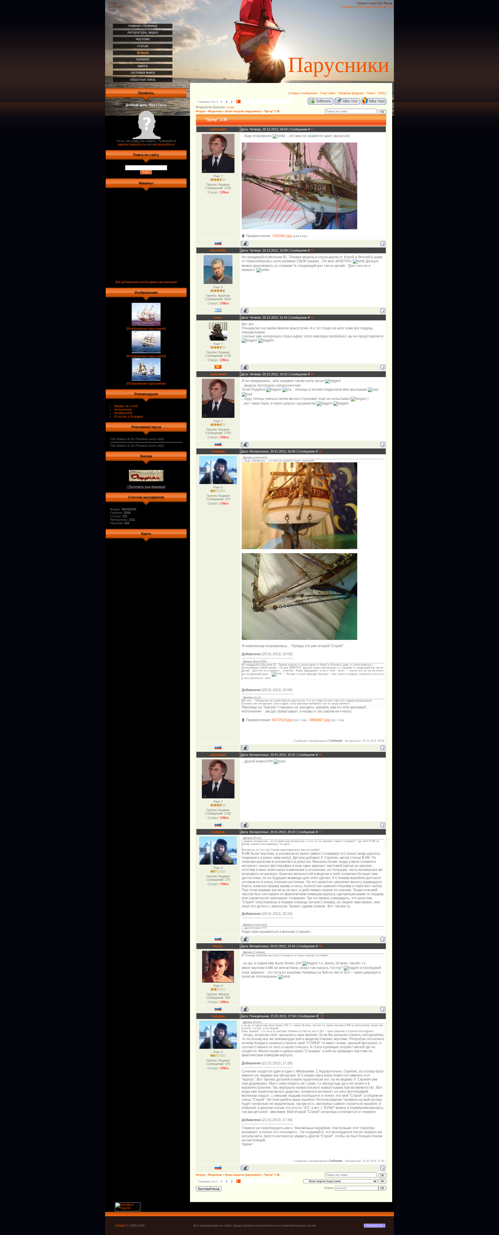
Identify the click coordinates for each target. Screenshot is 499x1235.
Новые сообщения (303, 93)
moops (230, 107)
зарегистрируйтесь (132, 144)
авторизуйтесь (163, 144)
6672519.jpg (282, 720)
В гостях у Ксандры (128, 416)
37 (320, 832)
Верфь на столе (126, 406)
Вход (379, 6)
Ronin (218, 946)
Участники (327, 93)
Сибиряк (218, 451)
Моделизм (215, 111)
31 (312, 129)
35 (320, 451)
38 (320, 946)
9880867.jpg (319, 720)
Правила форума (351, 93)
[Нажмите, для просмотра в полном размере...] (299, 228)
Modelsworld (123, 413)
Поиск (370, 93)
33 (312, 317)
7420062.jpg (282, 236)
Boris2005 (218, 250)
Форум (200, 111)
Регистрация (364, 6)
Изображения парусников (146, 328)
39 (320, 1016)
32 (312, 250)
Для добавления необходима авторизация (146, 282)
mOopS (120, 1225)
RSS (389, 6)
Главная (347, 6)
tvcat (218, 317)
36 (320, 754)
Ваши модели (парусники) (242, 111)
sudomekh (218, 129)
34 (312, 374)
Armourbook (123, 409)
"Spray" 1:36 (272, 111)
